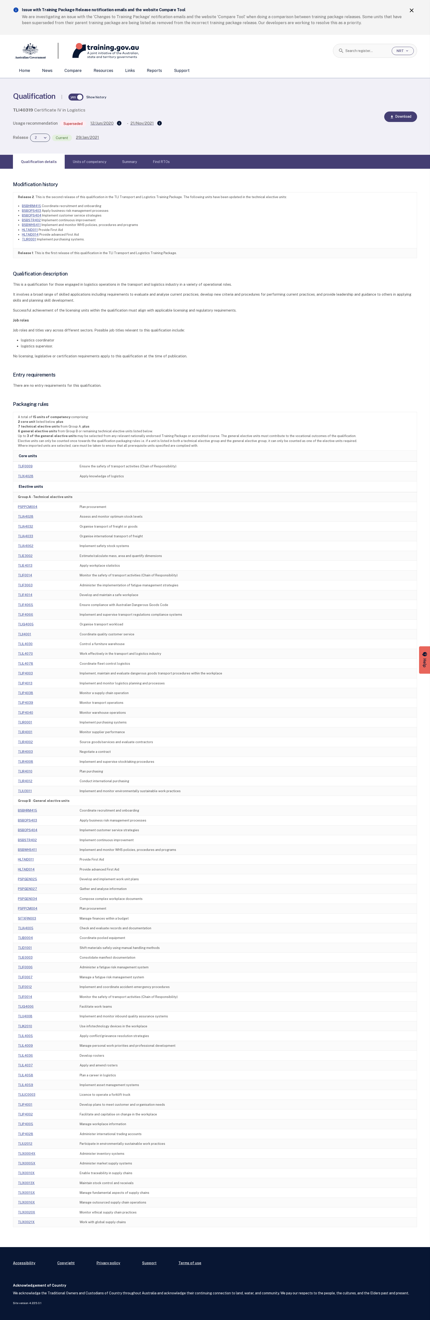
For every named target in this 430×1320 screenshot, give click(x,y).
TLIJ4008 (25, 1016)
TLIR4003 (25, 752)
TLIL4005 (25, 1036)
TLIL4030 (25, 644)
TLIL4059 (25, 1085)
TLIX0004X (26, 1153)
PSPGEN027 (27, 889)
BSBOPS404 (31, 215)
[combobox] (366, 51)
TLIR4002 (25, 742)
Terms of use (189, 1263)
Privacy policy (108, 1263)
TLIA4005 (25, 928)
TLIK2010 (25, 1026)
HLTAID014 (30, 234)
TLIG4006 (26, 1006)
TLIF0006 (25, 967)
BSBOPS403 (31, 211)
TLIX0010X (26, 1173)
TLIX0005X (26, 1163)
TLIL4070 (25, 654)
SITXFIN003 (27, 918)
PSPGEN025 (27, 879)
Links (130, 70)
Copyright (66, 1263)
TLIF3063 (25, 585)
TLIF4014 (25, 595)
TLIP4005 (25, 1124)
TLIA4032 (25, 526)
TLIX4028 (25, 476)
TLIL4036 (25, 1055)
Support (182, 70)
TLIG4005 (26, 624)
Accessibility (24, 1263)
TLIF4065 (25, 605)
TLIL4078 (25, 663)
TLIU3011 (25, 791)
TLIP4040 (25, 713)
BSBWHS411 (31, 225)
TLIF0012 (25, 987)
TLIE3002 (25, 556)
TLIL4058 (25, 1075)
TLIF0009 (25, 466)
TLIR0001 (29, 239)
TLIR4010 (25, 771)
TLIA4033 (25, 536)
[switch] (75, 97)
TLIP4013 (25, 683)
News (47, 70)
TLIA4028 (25, 516)
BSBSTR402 (31, 220)
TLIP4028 (25, 1134)
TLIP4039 (25, 703)
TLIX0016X (26, 1202)
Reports (154, 70)
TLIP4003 (25, 673)
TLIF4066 (25, 614)
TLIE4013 (25, 565)
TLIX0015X (26, 1193)
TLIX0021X (26, 1222)
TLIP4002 (25, 1114)
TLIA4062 (25, 546)
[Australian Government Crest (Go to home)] (35, 51)
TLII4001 (24, 634)
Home (24, 70)
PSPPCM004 (27, 507)
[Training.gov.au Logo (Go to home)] (98, 51)
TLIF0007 (25, 977)
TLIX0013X (26, 1183)
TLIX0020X (26, 1212)
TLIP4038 (25, 693)
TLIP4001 (25, 1104)
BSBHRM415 (31, 206)
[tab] (39, 162)
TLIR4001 (25, 732)
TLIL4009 (25, 1045)
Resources (103, 70)
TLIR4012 (25, 781)
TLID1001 (25, 948)
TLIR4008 (25, 762)
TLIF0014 (25, 575)
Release (20, 137)
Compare (73, 70)
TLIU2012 (25, 1144)
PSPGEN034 (27, 899)
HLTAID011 (30, 230)
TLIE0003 (25, 957)
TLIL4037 (25, 1065)
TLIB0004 (25, 938)
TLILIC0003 (26, 1095)
